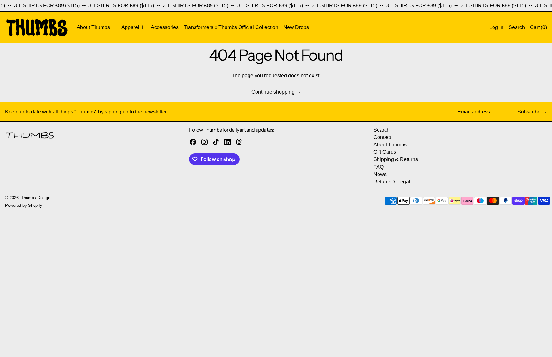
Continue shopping (273, 92)
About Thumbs (390, 144)
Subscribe (529, 111)
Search (381, 130)
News (380, 174)
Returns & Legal (391, 181)
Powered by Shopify (23, 205)
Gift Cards (384, 152)
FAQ (378, 167)
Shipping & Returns (395, 159)
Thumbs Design (35, 197)
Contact (382, 137)
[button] (517, 27)
